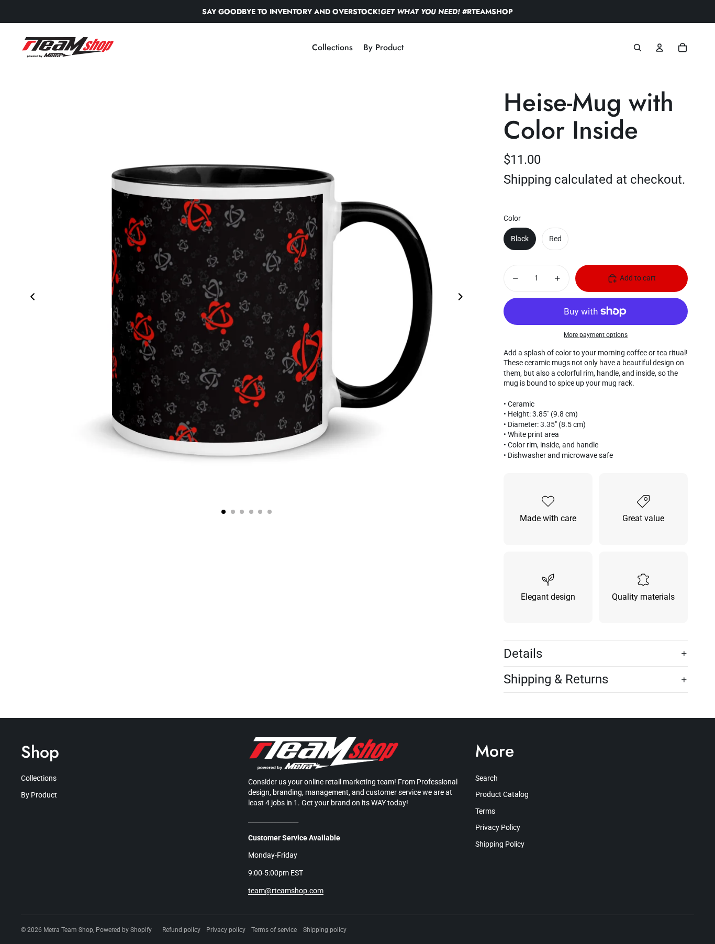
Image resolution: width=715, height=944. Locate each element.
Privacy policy (225, 930)
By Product (39, 795)
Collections (39, 778)
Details (523, 653)
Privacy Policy (497, 827)
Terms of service (274, 930)
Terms (485, 811)
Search (486, 778)
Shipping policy (325, 930)
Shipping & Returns (556, 679)
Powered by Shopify (124, 930)
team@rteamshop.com (285, 890)
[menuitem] (332, 47)
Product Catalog (502, 794)
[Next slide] (463, 297)
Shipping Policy (499, 844)
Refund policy (181, 930)
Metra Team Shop (68, 930)
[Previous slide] (29, 297)
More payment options (596, 335)
